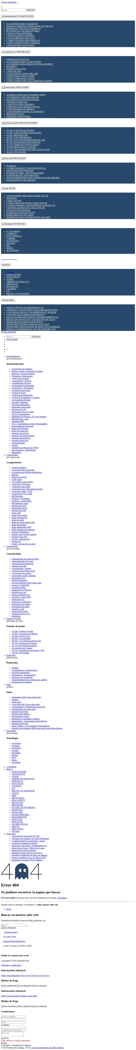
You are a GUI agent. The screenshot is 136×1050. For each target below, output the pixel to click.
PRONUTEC (17, 810)
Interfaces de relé (19, 409)
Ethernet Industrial (18, 116)
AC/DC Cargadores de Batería (24, 133)
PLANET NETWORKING (23, 807)
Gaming (10, 238)
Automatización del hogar (22, 97)
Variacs (15, 445)
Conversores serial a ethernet (25, 111)
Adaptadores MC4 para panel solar (27, 196)
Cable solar (13, 200)
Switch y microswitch (21, 539)
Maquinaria (16, 452)
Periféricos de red (19, 592)
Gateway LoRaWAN (20, 585)
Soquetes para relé (19, 537)
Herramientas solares (19, 215)
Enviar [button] (4, 1043)
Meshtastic (16, 616)
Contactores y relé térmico (23, 43)
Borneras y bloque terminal (23, 28)
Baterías (11, 66)
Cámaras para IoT (16, 102)
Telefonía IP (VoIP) (20, 611)
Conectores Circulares (20, 76)
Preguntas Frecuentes (40, 975)
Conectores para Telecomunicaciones (29, 81)
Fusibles (11, 166)
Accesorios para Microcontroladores (29, 64)
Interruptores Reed (19, 508)
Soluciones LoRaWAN (21, 602)
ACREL (10, 279)
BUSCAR (30, 10)
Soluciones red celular (21, 604)
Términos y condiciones (11, 965)
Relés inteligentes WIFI (21, 527)
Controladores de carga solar (25, 208)
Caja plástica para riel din (22, 74)
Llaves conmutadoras (20, 414)
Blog (35, 996)
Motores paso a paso (20, 419)
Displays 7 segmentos (21, 498)
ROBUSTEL (17, 822)
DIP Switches (17, 496)
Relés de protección (20, 431)
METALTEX (17, 803)
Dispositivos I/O (15, 114)
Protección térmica (19, 515)
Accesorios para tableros (22, 24)
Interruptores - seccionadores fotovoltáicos (29, 721)
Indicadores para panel (21, 407)
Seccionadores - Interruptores (24, 450)
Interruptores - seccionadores (25, 173)
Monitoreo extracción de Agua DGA (27, 324)
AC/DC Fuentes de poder (20, 130)
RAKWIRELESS (19, 817)
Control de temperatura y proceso (26, 397)
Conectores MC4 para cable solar (26, 203)
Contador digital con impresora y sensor (31, 312)
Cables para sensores (19, 33)
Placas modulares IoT (21, 595)
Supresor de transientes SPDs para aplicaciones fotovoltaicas (37, 728)
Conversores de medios (20, 109)
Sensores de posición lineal (23, 436)
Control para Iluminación (22, 395)
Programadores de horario (22, 426)
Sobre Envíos (25, 975)
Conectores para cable (20, 78)
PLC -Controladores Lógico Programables (29, 424)
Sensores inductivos (20, 440)
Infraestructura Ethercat (21, 590)
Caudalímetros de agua (20, 38)
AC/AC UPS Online (16, 152)
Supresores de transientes (22, 175)
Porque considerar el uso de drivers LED (31, 329)
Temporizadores (18, 443)
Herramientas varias (20, 503)
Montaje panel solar (20, 723)
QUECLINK (17, 812)
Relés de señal (18, 520)
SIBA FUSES (18, 829)
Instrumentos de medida (21, 180)
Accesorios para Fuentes (21, 147)
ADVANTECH (13, 277)
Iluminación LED (19, 506)
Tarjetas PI (16, 541)
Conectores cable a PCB (22, 491)
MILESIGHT (17, 805)
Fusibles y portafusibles (21, 501)
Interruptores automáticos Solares (28, 217)
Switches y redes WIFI (21, 597)
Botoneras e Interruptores (22, 31)
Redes (9, 248)
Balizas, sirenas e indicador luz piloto (29, 26)
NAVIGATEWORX (20, 815)
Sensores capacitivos (20, 433)
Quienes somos (26, 996)
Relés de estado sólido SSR (23, 522)
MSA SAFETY (18, 800)
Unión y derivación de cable (23, 544)
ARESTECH (12, 284)
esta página (62, 898)
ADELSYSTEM (13, 274)
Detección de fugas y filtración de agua (30, 319)
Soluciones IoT (18, 599)
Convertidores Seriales (21, 400)
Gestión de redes (19, 587)
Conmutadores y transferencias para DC (31, 205)
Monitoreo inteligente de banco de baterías (33, 327)
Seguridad (12, 250)
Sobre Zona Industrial (10, 975)
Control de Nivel (19, 393)
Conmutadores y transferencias (26, 168)
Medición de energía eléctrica (24, 322)
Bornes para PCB (16, 69)
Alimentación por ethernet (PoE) (25, 95)
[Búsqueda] (27, 925)
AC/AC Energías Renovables (22, 145)
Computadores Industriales (23, 40)
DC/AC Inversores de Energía (23, 142)
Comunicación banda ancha (23, 107)
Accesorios (13, 231)
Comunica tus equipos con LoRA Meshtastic (32, 310)
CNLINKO (11, 289)
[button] (13, 356)
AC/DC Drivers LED (17, 135)
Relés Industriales (19, 525)
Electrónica (14, 236)
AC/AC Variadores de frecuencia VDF (28, 149)
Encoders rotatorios (20, 402)
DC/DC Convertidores (19, 137)
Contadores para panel (20, 45)
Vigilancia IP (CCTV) (21, 614)
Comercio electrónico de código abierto (47, 1048)
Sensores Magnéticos (20, 532)
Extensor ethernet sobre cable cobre (26, 583)
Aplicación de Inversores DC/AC (25, 307)
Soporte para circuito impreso (24, 534)
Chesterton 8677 (11, 932)
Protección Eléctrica (20, 428)
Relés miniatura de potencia (23, 530)
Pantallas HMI (18, 421)
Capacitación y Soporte (20, 36)
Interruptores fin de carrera (23, 412)
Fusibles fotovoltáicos (20, 212)
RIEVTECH (17, 819)
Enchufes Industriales (20, 170)
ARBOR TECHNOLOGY (17, 282)
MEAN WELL (18, 798)
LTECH (15, 793)
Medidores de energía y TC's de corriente (29, 417)
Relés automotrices (19, 518)
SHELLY (16, 826)
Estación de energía (18, 210)
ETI (8, 291)
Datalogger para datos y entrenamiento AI (32, 317)
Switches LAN (18, 609)
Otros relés (16, 513)
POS (8, 246)
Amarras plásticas (17, 59)
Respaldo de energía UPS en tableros (27, 860)
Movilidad (12, 241)
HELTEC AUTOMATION (17, 294)
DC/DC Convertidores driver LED (25, 140)
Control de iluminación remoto (25, 315)
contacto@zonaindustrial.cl (14, 941)
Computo (11, 234)
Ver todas (10, 272)
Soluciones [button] (11, 834)
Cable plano (13, 71)
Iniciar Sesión (12, 339)
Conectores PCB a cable (22, 494)
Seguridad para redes (20, 607)
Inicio (8, 909)
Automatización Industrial (22, 100)
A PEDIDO (11, 767)
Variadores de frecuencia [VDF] (25, 448)
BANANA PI (12, 286)
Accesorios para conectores (23, 62)
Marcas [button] (9, 769)
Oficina (10, 243)
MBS (14, 795)
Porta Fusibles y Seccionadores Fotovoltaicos (31, 726)
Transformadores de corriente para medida (33, 178)
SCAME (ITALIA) (20, 824)
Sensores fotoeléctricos (21, 438)
